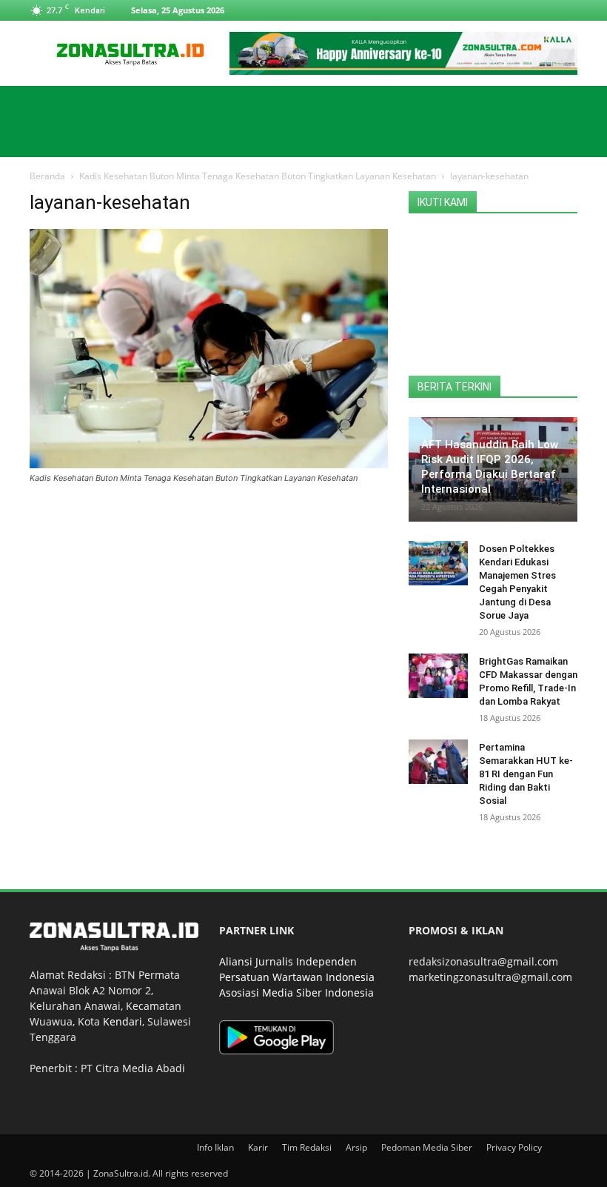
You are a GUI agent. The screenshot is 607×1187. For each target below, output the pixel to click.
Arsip (356, 1147)
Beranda (47, 176)
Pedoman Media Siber (426, 1147)
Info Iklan (215, 1147)
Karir (258, 1147)
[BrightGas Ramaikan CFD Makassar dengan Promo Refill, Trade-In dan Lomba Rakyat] (438, 676)
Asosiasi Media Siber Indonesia (296, 992)
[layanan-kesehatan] (209, 464)
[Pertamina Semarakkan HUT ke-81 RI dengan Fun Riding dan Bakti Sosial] (438, 761)
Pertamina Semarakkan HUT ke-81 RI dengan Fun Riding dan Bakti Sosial (526, 774)
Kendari (122, 1021)
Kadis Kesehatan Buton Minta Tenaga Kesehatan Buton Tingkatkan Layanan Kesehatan (257, 176)
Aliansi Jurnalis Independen (288, 961)
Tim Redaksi (307, 1147)
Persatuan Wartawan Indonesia (297, 977)
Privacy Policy (514, 1147)
